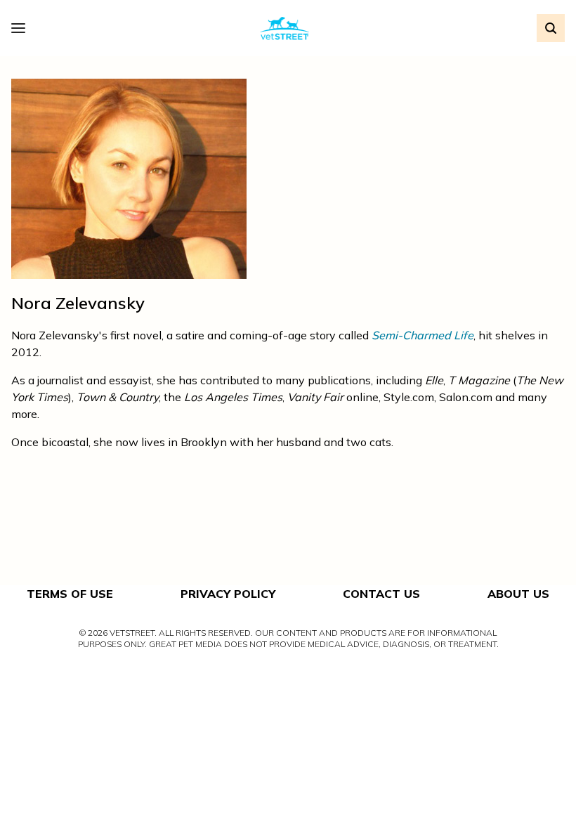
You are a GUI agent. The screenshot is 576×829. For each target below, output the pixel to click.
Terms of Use (70, 594)
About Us (518, 594)
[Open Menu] (21, 28)
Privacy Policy (228, 594)
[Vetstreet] (284, 28)
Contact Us (381, 594)
